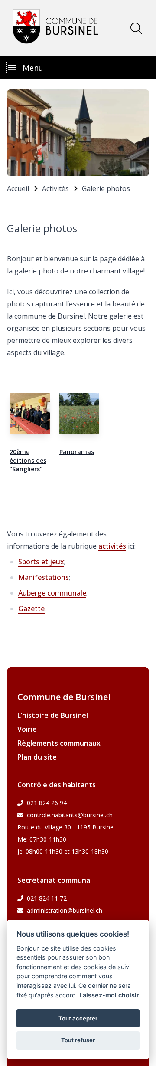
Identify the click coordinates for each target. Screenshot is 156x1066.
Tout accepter (78, 1018)
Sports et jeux (41, 561)
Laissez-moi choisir (109, 995)
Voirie (27, 729)
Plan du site (37, 757)
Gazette (31, 608)
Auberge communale (52, 593)
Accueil (18, 188)
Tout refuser (78, 1039)
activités (112, 546)
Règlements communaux (59, 743)
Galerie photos (106, 188)
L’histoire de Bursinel (52, 715)
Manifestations (43, 577)
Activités (55, 188)
